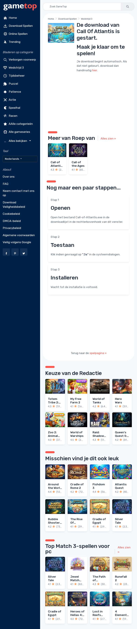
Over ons (9, 176)
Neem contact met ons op (18, 193)
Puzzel (13, 83)
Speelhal (14, 107)
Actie (12, 99)
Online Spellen (18, 33)
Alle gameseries (19, 131)
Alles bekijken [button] (16, 141)
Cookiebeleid (11, 213)
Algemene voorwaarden (19, 235)
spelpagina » (98, 353)
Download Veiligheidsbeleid (14, 204)
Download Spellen (20, 25)
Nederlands (12, 158)
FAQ (5, 183)
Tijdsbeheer (16, 75)
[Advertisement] (88, 101)
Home (12, 17)
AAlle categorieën (20, 123)
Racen (12, 115)
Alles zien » (108, 138)
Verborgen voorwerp (22, 59)
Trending (14, 41)
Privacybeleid (12, 228)
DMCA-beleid (12, 221)
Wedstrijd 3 (16, 67)
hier (94, 70)
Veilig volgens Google (17, 242)
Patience (14, 91)
